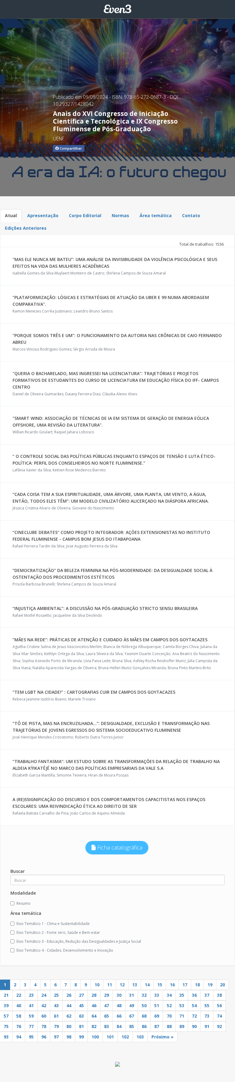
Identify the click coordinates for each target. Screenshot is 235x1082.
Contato (191, 215)
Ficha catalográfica (119, 847)
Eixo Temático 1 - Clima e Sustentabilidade (53, 923)
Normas (120, 215)
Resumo (24, 903)
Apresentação (42, 215)
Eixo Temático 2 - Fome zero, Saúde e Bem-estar (58, 932)
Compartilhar (70, 148)
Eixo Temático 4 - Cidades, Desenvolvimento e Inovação (65, 950)
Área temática (156, 215)
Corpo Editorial (85, 215)
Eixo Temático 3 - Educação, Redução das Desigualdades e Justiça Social (79, 941)
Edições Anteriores (26, 228)
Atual (11, 215)
